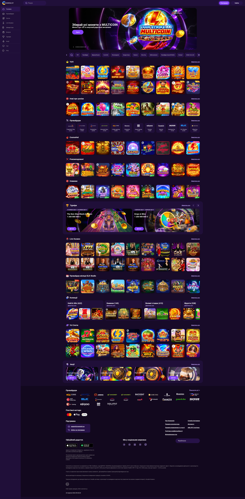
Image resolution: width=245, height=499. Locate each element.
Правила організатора (172, 424)
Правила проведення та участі (175, 427)
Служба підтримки (194, 420)
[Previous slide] (73, 47)
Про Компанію (169, 420)
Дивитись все (72, 305)
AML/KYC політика (194, 427)
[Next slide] (88, 47)
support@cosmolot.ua (78, 426)
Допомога (191, 424)
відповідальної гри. (123, 471)
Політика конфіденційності (174, 431)
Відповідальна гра (171, 434)
